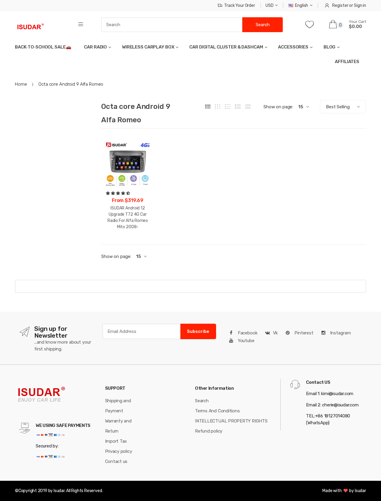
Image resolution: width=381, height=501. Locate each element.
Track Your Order (239, 5)
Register (340, 5)
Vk (275, 333)
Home (21, 84)
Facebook (247, 333)
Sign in (360, 5)
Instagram (340, 333)
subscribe (198, 331)
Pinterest (303, 333)
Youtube (245, 340)
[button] (118, 193)
